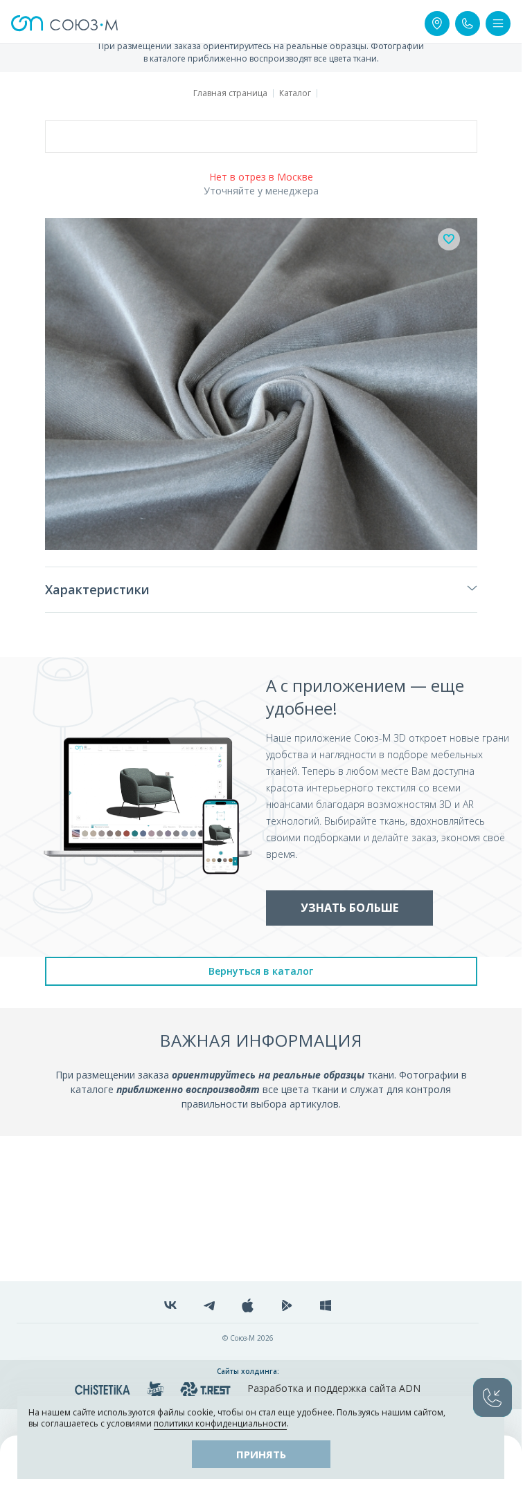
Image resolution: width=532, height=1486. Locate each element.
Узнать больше (349, 907)
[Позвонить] (467, 23)
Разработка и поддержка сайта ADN (333, 1388)
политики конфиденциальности (220, 1423)
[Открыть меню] (498, 23)
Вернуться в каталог (261, 971)
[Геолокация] (437, 23)
